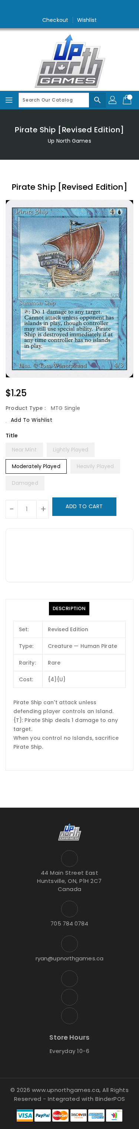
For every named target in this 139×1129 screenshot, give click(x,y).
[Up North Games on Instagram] (69, 8)
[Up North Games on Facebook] (55, 8)
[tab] (69, 608)
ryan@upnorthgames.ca (69, 958)
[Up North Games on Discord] (83, 8)
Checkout (55, 20)
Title (12, 435)
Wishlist (87, 20)
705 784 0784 (69, 923)
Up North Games (69, 141)
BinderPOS (110, 1099)
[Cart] (127, 100)
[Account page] (113, 100)
